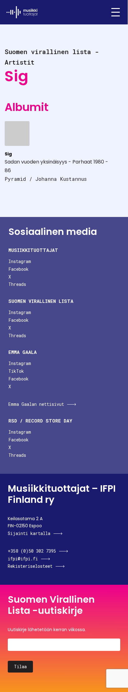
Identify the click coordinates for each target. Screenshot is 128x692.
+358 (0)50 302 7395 (32, 551)
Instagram (19, 261)
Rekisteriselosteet (30, 566)
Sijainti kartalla (29, 533)
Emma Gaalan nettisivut (36, 404)
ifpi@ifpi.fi (23, 559)
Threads (17, 284)
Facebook (18, 269)
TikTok (16, 371)
